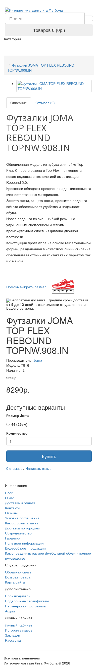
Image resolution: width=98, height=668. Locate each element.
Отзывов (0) (45, 102)
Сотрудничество (18, 532)
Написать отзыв (38, 468)
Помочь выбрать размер (26, 286)
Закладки (12, 635)
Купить (49, 456)
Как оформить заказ (21, 522)
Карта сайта (15, 581)
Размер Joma (17, 415)
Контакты (12, 507)
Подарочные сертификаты (27, 600)
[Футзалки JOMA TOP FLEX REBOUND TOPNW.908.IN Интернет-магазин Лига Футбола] (54, 86)
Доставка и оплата (20, 502)
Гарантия (12, 537)
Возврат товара (17, 576)
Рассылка (13, 640)
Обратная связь (18, 571)
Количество (17, 433)
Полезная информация (24, 543)
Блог (9, 492)
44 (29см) (19, 424)
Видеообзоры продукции (25, 548)
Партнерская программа (25, 605)
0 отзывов (14, 468)
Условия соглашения (22, 517)
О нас (10, 497)
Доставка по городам (22, 527)
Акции (10, 610)
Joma (37, 360)
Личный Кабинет (18, 625)
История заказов (18, 630)
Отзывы (11, 512)
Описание (18, 102)
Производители (17, 595)
